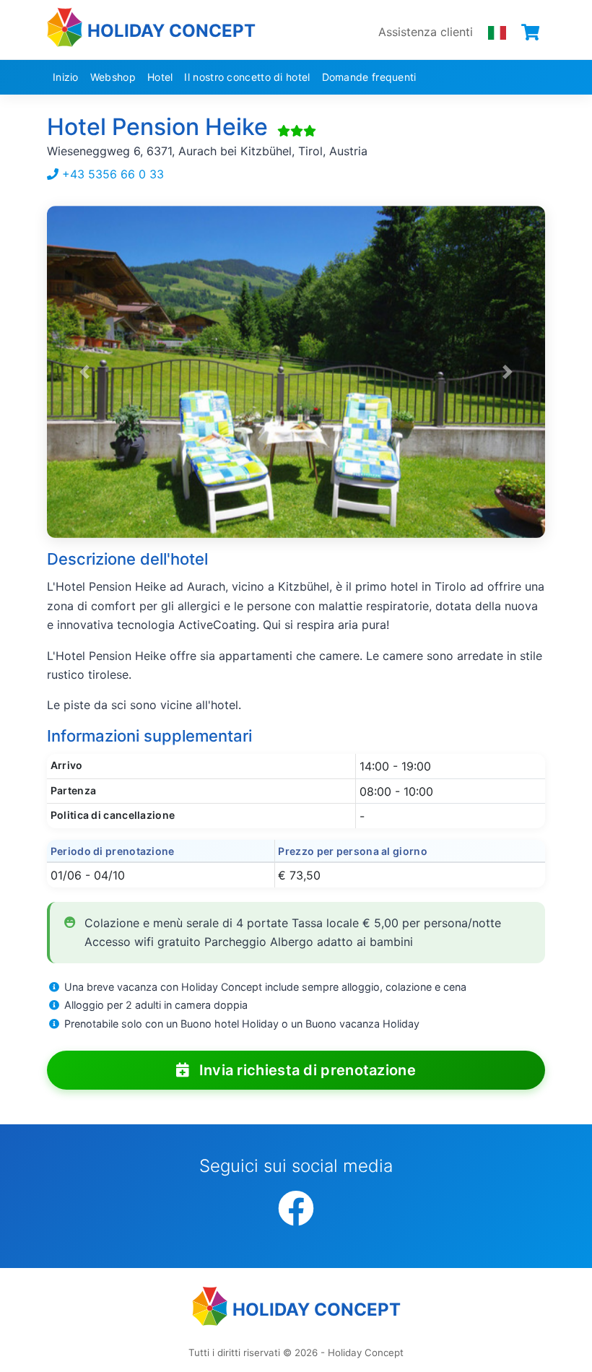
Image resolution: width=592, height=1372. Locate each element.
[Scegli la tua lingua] (497, 31)
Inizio (66, 77)
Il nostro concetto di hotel (247, 77)
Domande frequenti (369, 77)
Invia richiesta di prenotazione (305, 1070)
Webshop (113, 77)
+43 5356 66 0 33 (111, 174)
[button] (84, 372)
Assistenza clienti (425, 32)
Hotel (160, 77)
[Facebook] (296, 1209)
